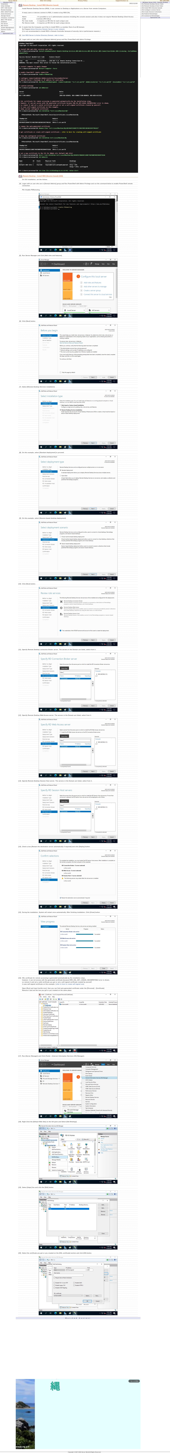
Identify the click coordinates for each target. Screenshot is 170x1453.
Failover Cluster (6, 29)
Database (4, 21)
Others (3, 31)
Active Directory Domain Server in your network (48, 29)
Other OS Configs (45, 0)
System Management (7, 27)
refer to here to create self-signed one (70, 984)
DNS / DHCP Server (7, 12)
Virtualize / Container (7, 17)
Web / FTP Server (6, 19)
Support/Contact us (122, 0)
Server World (12, 0)
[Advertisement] (8, 63)
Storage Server (5, 16)
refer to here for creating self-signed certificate (81, 132)
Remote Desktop (6, 10)
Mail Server (4, 25)
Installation (4, 4)
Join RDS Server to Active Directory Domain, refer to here (42, 35)
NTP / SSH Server (6, 8)
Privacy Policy (82, 0)
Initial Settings (5, 6)
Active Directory (6, 14)
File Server (4, 23)
